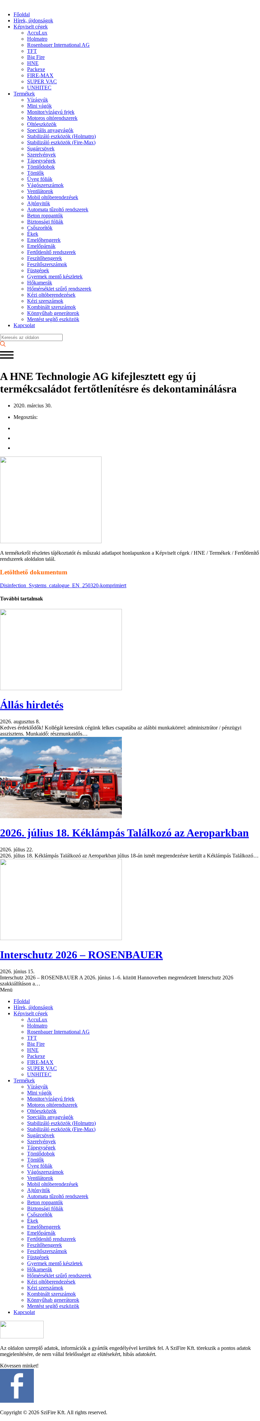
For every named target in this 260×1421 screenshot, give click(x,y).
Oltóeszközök (42, 124)
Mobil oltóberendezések (52, 197)
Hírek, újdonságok (33, 20)
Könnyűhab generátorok (53, 313)
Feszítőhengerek (44, 258)
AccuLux (37, 33)
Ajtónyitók (38, 203)
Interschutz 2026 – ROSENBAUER (81, 955)
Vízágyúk (37, 100)
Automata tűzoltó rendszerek (57, 209)
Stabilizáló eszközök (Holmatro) (61, 136)
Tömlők (35, 173)
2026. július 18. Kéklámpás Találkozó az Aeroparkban (124, 833)
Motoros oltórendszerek (52, 118)
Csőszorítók (39, 228)
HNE (33, 63)
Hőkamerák (39, 282)
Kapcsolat (24, 325)
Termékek (24, 94)
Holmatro (37, 39)
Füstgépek (38, 270)
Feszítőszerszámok (47, 264)
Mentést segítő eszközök (53, 319)
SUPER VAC (42, 81)
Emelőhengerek (44, 240)
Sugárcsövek (41, 148)
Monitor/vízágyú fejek (50, 112)
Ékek (32, 234)
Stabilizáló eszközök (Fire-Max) (61, 142)
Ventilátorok (40, 191)
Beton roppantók (45, 215)
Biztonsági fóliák (45, 222)
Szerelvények (41, 154)
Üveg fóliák (39, 179)
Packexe (36, 69)
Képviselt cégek (31, 26)
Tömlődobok (41, 167)
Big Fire (36, 57)
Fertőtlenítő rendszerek (51, 252)
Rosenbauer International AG (58, 45)
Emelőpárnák (41, 246)
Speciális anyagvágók (50, 130)
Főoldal (22, 14)
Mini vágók (39, 106)
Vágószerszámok (45, 185)
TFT (32, 51)
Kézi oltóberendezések (51, 295)
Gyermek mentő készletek (55, 276)
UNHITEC (39, 87)
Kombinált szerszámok (51, 307)
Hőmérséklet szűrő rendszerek (59, 289)
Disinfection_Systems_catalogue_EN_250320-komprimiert (63, 585)
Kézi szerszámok (45, 301)
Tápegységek (41, 161)
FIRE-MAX (40, 75)
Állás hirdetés (31, 705)
